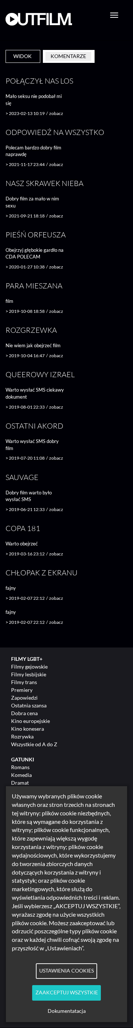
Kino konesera (27, 729)
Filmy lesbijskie (28, 674)
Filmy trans (24, 682)
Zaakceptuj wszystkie (66, 992)
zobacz (56, 113)
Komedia (21, 775)
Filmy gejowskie (29, 666)
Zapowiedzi (24, 697)
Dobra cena (24, 713)
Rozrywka (22, 736)
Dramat (20, 783)
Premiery (22, 690)
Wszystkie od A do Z (34, 744)
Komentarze (68, 56)
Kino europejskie (30, 721)
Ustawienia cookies (66, 971)
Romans (20, 767)
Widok (22, 56)
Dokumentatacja (67, 1011)
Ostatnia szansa (29, 705)
